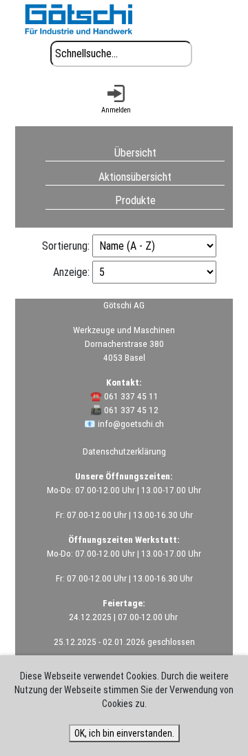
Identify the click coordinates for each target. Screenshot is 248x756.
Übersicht (135, 152)
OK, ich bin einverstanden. (124, 733)
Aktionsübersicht (135, 176)
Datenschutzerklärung (124, 451)
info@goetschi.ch (131, 424)
